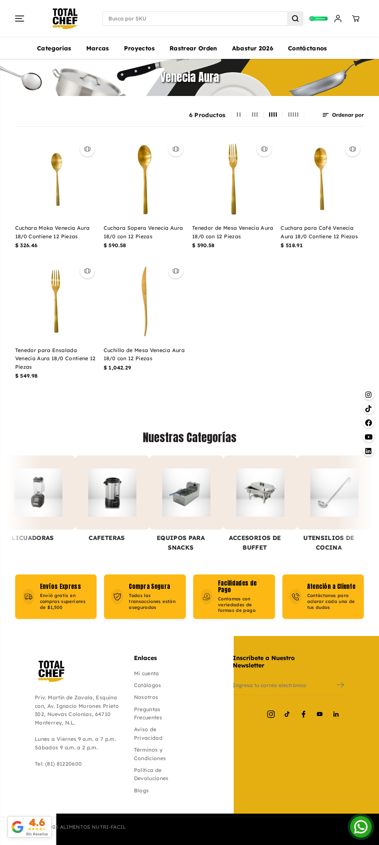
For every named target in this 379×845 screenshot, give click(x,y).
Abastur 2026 (252, 48)
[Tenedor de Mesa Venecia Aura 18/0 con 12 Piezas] (233, 179)
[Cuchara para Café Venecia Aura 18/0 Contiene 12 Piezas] (322, 179)
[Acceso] (338, 18)
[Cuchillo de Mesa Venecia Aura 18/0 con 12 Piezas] (145, 301)
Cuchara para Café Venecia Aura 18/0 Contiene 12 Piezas (319, 232)
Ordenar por (347, 115)
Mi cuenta (146, 673)
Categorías (54, 48)
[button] (19, 18)
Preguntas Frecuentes (148, 713)
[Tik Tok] (287, 714)
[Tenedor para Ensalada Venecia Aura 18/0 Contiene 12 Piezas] (56, 301)
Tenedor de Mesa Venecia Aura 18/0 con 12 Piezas (233, 232)
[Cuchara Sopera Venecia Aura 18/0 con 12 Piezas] (145, 179)
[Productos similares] (87, 149)
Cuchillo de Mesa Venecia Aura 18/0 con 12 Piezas (144, 354)
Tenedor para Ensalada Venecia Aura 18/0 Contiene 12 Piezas (55, 358)
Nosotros (146, 697)
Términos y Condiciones (150, 753)
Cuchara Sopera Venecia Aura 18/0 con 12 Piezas (143, 232)
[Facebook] (303, 714)
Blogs (141, 790)
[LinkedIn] (336, 714)
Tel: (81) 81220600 (58, 763)
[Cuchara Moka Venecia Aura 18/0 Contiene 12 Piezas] (56, 179)
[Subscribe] (340, 685)
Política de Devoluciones (151, 774)
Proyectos (139, 48)
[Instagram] (271, 714)
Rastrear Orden (193, 48)
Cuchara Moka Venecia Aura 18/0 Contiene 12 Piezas (52, 232)
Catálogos (147, 685)
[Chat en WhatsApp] (361, 827)
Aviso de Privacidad (148, 733)
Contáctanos (307, 48)
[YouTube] (320, 714)
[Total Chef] (65, 19)
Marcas (97, 48)
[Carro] (356, 18)
